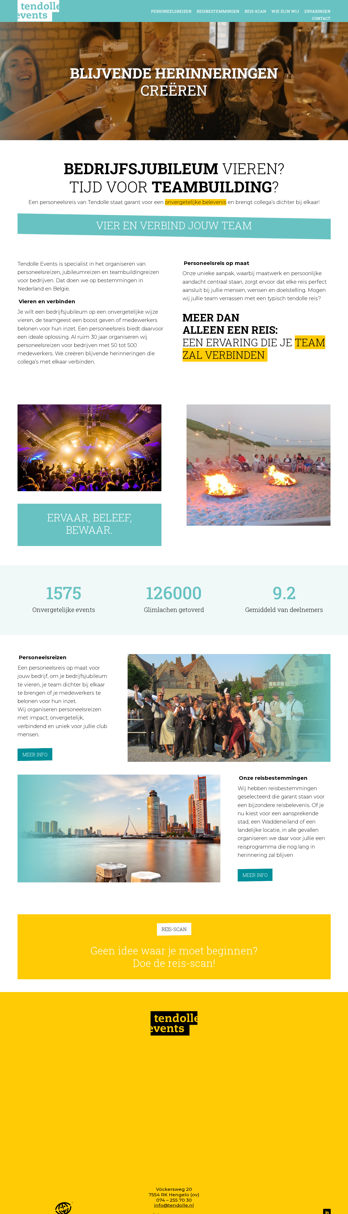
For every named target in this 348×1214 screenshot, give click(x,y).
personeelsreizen (171, 12)
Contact (321, 19)
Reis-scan (255, 12)
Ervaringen (317, 12)
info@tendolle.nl (174, 1205)
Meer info (35, 754)
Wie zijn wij (285, 12)
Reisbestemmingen (218, 12)
